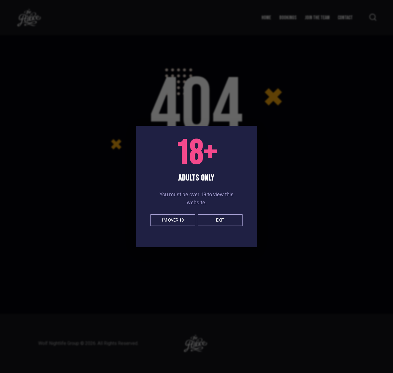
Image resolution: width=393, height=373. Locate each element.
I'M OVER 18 (173, 220)
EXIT (220, 220)
